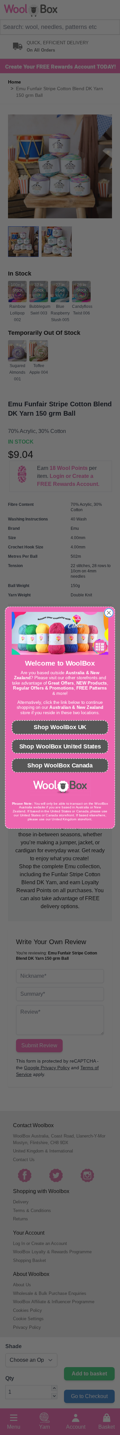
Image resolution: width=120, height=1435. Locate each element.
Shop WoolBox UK (60, 727)
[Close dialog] (109, 612)
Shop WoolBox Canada (59, 765)
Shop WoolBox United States (60, 746)
